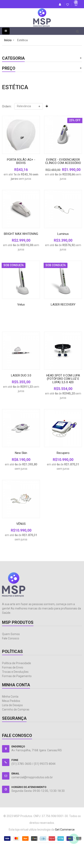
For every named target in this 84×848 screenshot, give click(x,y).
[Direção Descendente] (46, 106)
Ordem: (7, 106)
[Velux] (21, 280)
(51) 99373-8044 (44, 763)
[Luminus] (63, 209)
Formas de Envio (12, 667)
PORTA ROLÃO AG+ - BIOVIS (21, 161)
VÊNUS (21, 524)
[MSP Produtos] (42, 14)
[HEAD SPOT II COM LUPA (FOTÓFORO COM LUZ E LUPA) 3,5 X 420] (63, 351)
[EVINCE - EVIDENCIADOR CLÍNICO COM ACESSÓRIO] (63, 135)
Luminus (63, 234)
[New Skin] (21, 428)
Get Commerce (65, 829)
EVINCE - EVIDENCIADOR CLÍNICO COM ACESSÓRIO (63, 161)
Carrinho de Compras (15, 709)
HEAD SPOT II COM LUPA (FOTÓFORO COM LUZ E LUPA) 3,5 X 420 (63, 379)
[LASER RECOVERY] (63, 280)
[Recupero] (63, 428)
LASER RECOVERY (63, 304)
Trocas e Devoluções (15, 671)
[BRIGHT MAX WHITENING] (21, 209)
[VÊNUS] (21, 499)
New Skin (21, 453)
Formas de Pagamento (17, 676)
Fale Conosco (10, 638)
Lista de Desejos (12, 705)
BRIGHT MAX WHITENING (21, 234)
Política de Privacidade (16, 663)
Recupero (63, 453)
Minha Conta (10, 696)
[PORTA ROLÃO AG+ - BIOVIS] (21, 135)
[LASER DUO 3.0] (21, 351)
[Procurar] (77, 31)
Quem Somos (11, 634)
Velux (21, 304)
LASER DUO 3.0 (21, 375)
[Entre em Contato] (74, 840)
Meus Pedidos (11, 700)
